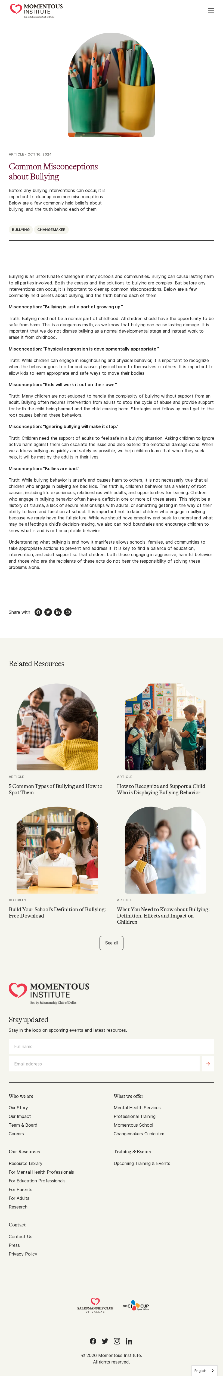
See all (111, 943)
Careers (16, 1133)
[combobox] (204, 1370)
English (200, 1370)
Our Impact (20, 1116)
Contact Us (20, 1236)
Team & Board (23, 1125)
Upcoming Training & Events (142, 1163)
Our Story (18, 1107)
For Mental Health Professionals (41, 1172)
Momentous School (133, 1125)
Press (14, 1245)
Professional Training (135, 1116)
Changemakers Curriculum (139, 1133)
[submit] (208, 1063)
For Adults (19, 1198)
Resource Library (25, 1163)
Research (18, 1207)
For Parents (20, 1189)
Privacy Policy (23, 1254)
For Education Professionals (37, 1180)
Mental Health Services (137, 1107)
